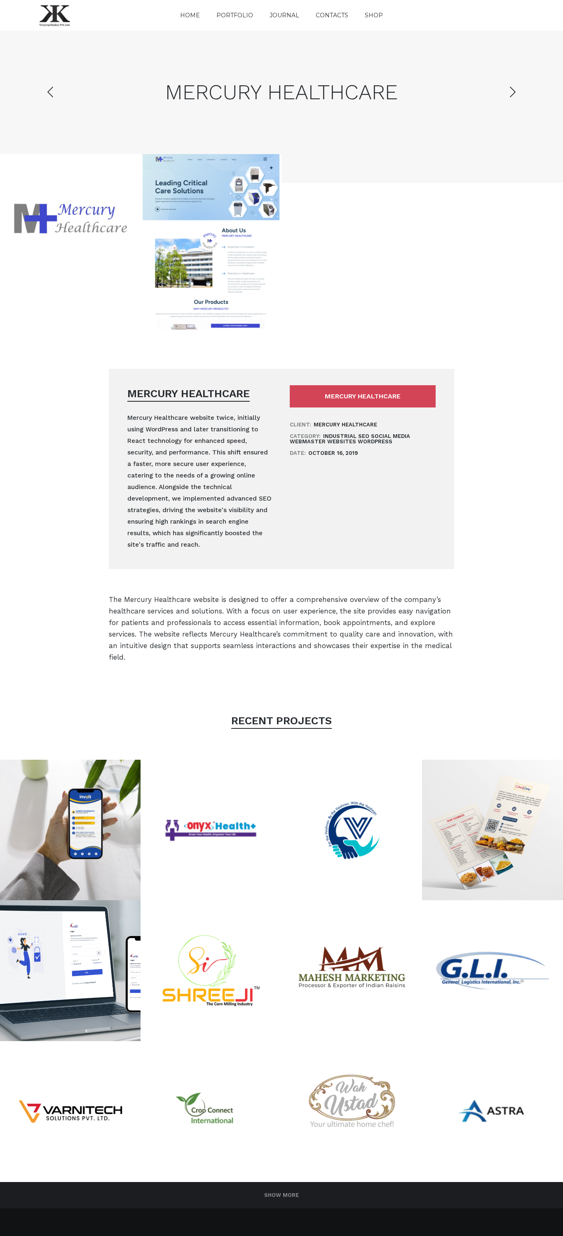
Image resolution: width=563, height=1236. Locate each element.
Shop (374, 15)
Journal (284, 15)
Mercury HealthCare (363, 396)
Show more (281, 1195)
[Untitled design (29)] (211, 242)
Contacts (332, 15)
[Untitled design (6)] (70, 224)
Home (190, 15)
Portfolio (234, 15)
